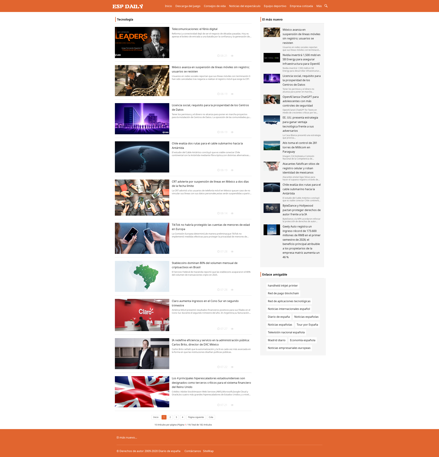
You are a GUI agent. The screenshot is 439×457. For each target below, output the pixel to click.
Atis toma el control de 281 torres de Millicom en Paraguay (300, 147)
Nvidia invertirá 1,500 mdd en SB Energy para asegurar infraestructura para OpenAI (302, 59)
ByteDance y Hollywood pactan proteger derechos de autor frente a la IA (302, 210)
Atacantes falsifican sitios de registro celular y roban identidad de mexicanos (301, 168)
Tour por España (307, 324)
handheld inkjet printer (283, 285)
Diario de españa (279, 317)
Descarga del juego (187, 6)
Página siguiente (196, 417)
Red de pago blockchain (283, 293)
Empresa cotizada (301, 6)
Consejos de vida (215, 6)
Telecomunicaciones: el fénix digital (194, 29)
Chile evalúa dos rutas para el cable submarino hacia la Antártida (302, 189)
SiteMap (208, 451)
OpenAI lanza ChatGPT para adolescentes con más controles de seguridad (301, 101)
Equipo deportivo (275, 6)
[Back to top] (434, 452)
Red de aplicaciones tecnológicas (289, 301)
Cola (211, 417)
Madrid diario (277, 340)
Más (319, 6)
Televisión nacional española (286, 332)
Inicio (168, 6)
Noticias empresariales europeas (289, 348)
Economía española (302, 340)
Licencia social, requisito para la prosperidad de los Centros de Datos (302, 80)
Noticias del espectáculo (244, 6)
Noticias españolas (306, 317)
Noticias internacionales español (289, 309)
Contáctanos (193, 451)
